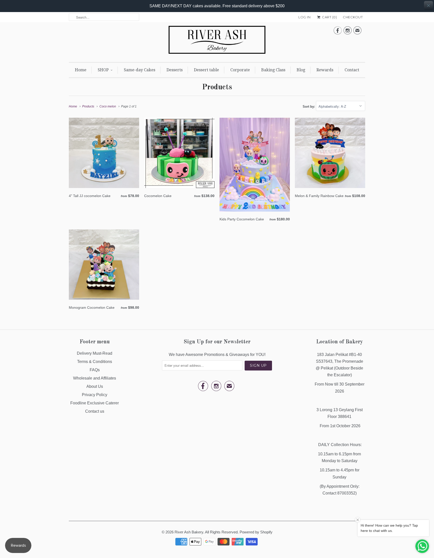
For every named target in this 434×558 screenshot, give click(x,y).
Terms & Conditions (94, 361)
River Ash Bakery (189, 532)
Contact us (94, 411)
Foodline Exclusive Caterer (94, 403)
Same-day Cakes (139, 70)
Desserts (175, 70)
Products (217, 87)
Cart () (329, 17)
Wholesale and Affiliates (94, 378)
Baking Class (273, 70)
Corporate (240, 70)
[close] (428, 5)
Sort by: (309, 106)
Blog (301, 70)
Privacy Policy (94, 395)
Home (80, 70)
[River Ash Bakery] (217, 41)
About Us (94, 386)
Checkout (353, 17)
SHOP (103, 70)
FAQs (95, 370)
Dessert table (206, 70)
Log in (304, 17)
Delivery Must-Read (94, 353)
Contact (352, 70)
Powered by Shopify (256, 532)
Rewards (324, 70)
